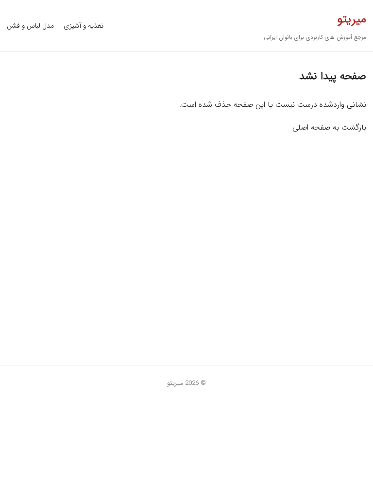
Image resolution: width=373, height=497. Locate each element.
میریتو (351, 19)
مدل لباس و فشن (30, 25)
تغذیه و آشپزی (83, 25)
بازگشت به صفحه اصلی (329, 127)
